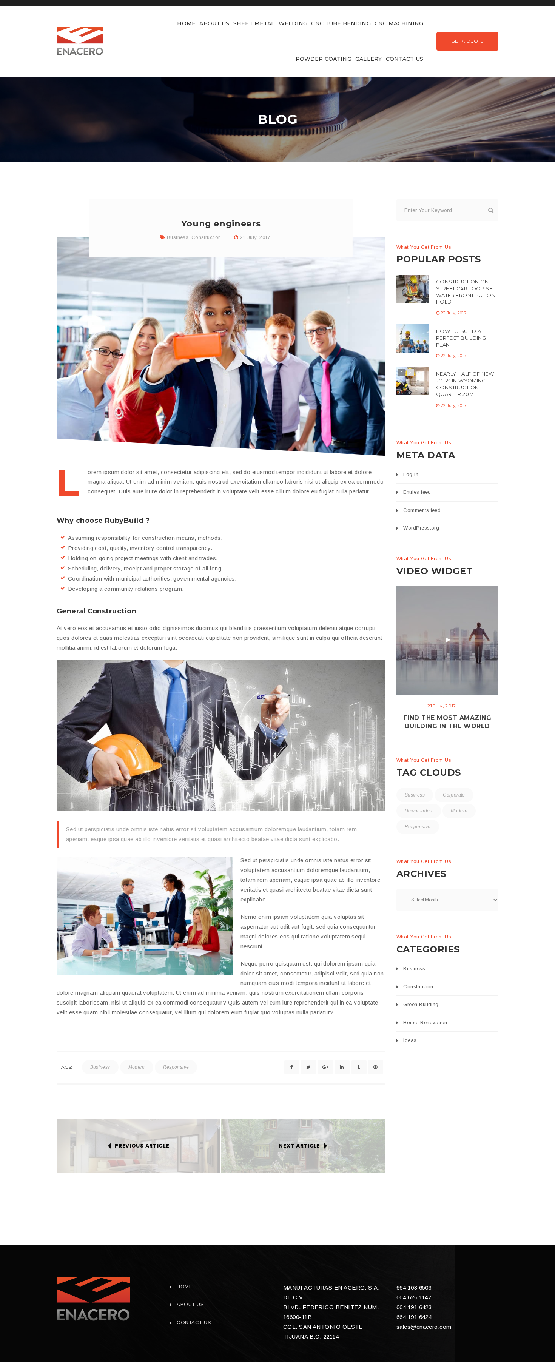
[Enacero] (93, 1299)
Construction (206, 237)
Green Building (420, 1004)
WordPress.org (421, 528)
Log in (410, 474)
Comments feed (422, 510)
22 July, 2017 (453, 313)
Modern (136, 1067)
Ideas (409, 1040)
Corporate (454, 795)
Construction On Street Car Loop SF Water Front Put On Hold (465, 292)
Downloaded (419, 811)
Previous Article (142, 1145)
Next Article (299, 1145)
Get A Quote (467, 41)
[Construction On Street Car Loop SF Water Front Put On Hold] (412, 289)
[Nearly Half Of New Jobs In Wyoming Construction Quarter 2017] (412, 381)
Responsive (176, 1067)
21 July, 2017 (255, 237)
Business (177, 237)
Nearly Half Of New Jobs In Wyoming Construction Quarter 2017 (465, 384)
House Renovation (425, 1022)
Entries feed (417, 492)
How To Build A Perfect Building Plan (461, 338)
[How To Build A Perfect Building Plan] (412, 338)
